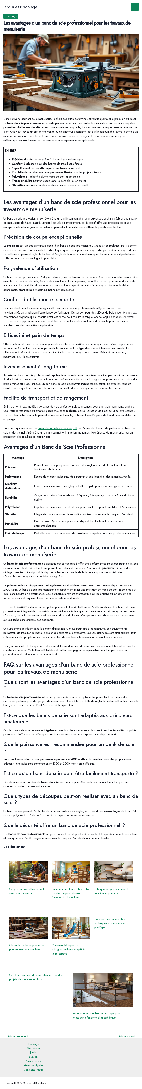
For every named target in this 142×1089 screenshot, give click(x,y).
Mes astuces (33, 1061)
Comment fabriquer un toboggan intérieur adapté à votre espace (68, 949)
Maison (33, 1057)
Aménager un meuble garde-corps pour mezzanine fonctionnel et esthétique (96, 1015)
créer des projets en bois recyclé (57, 428)
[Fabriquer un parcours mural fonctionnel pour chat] (113, 872)
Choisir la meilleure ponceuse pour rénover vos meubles (26, 947)
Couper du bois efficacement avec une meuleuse (26, 891)
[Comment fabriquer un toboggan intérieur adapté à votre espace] (71, 928)
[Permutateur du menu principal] (135, 7)
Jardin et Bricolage (20, 7)
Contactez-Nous (33, 1069)
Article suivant (128, 1036)
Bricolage (11, 16)
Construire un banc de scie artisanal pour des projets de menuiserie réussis (36, 977)
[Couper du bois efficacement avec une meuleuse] (28, 872)
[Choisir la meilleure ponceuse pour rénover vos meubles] (28, 928)
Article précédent (16, 1036)
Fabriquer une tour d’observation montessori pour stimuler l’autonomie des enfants (71, 893)
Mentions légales (33, 1065)
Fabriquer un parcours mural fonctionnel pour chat (111, 891)
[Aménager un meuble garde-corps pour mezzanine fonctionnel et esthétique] (103, 990)
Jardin (33, 1052)
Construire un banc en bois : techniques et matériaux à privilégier (111, 923)
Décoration (33, 1048)
